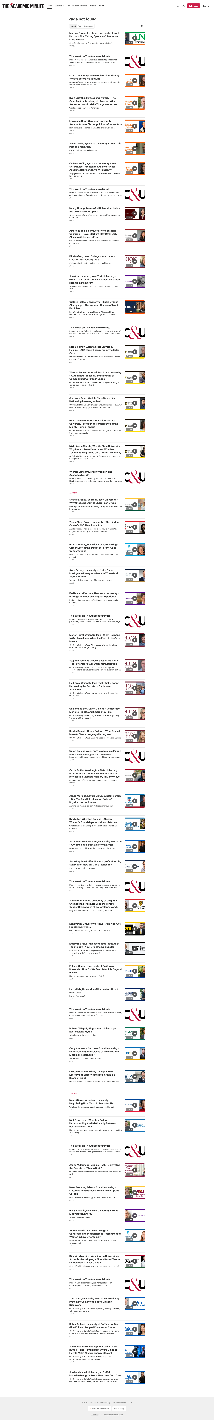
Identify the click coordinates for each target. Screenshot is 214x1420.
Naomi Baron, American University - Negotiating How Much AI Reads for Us (91, 1102)
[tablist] (81, 26)
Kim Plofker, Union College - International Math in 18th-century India (92, 258)
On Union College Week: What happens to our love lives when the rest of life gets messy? (93, 646)
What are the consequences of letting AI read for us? (91, 1107)
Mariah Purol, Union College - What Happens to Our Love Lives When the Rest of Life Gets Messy (94, 638)
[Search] (178, 5)
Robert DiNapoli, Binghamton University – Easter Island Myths (92, 1030)
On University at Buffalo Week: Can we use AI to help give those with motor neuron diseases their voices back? (94, 1332)
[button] (49, 6)
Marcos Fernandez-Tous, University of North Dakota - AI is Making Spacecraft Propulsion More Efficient (94, 36)
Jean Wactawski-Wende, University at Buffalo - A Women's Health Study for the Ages (95, 843)
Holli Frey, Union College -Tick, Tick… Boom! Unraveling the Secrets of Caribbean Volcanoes (94, 686)
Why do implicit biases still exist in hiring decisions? (91, 910)
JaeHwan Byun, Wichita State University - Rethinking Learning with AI (93, 400)
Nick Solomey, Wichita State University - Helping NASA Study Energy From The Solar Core (94, 350)
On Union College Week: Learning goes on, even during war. (95, 738)
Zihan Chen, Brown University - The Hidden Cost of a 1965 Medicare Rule (94, 524)
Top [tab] (79, 26)
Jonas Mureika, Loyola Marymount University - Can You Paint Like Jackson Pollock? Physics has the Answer (95, 799)
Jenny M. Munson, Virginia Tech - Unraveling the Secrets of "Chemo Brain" (94, 1167)
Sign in (206, 6)
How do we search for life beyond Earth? (86, 976)
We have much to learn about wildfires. (86, 1058)
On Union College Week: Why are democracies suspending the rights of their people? (94, 716)
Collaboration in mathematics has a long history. (90, 263)
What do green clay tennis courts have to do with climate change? (93, 287)
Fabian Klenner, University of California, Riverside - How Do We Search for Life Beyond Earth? (95, 969)
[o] (134, 38)
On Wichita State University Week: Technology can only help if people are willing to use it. (94, 457)
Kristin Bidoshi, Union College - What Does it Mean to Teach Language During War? (94, 733)
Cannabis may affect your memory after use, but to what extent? (93, 781)
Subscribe (193, 6)
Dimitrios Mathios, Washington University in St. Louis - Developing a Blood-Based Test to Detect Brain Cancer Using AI (94, 1259)
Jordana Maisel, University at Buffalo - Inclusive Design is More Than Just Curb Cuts (95, 1374)
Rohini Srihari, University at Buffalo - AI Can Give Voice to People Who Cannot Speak (94, 1326)
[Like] (71, 49)
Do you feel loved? (77, 996)
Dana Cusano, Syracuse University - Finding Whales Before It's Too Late (94, 77)
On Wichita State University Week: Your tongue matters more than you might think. (95, 431)
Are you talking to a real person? (83, 150)
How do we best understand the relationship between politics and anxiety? (95, 1131)
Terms (114, 1402)
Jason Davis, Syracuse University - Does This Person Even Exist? (95, 145)
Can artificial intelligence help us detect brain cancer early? (94, 1266)
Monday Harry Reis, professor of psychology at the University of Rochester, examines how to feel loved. (95, 1013)
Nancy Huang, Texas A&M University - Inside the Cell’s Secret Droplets (94, 210)
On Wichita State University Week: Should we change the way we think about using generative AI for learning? (95, 406)
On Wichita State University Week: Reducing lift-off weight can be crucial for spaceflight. (94, 383)
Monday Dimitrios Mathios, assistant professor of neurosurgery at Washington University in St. (90, 1283)
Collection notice (125, 1402)
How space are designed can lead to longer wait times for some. (93, 128)
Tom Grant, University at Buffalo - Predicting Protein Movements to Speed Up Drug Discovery (94, 1301)
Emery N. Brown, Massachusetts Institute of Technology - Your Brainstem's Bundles (94, 945)
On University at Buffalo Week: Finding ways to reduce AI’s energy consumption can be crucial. (94, 1357)
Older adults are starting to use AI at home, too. (89, 930)
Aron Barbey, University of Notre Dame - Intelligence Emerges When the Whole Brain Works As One (94, 573)
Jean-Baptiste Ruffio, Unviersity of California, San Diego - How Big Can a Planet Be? (95, 863)
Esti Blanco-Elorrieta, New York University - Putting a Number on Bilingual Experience (94, 595)
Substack (94, 1415)
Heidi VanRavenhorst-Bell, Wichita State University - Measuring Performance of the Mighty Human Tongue (93, 423)
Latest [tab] (73, 26)
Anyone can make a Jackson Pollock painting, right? (91, 806)
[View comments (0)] (87, 49)
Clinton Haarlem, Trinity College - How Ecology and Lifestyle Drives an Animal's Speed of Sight (92, 1074)
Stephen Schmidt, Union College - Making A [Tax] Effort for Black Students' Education (94, 662)
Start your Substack (100, 1408)
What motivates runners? (80, 1217)
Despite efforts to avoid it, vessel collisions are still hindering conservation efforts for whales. (95, 83)
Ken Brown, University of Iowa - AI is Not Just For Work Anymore (94, 925)
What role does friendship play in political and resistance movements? (93, 826)
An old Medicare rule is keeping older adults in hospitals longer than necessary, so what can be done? (93, 530)
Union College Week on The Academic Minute (95, 751)
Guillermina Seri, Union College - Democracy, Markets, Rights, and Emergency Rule (94, 710)
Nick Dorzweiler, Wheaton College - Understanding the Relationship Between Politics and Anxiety (92, 1123)
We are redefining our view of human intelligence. (90, 580)
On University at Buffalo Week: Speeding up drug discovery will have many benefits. (94, 1309)
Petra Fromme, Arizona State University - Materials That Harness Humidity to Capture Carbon (94, 1190)
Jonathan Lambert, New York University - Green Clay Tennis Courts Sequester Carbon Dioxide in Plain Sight (94, 279)
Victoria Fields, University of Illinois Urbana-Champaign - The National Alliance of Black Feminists (94, 305)
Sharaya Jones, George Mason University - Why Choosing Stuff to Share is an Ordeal (93, 501)
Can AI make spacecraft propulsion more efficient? (90, 43)
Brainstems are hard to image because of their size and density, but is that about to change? (92, 951)
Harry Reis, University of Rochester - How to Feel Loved (94, 991)
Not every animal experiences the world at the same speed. (94, 1081)
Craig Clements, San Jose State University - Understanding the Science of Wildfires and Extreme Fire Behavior (94, 1051)
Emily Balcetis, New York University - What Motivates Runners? (93, 1212)
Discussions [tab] (88, 26)
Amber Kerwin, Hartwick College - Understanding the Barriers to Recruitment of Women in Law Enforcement (95, 1233)
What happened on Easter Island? (83, 1035)
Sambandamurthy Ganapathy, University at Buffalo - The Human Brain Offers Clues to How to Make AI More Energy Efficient (93, 1349)
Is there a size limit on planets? (82, 868)
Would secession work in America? (84, 108)
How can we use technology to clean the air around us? (92, 1197)
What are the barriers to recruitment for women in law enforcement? (92, 1241)
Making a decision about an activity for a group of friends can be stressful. (95, 507)
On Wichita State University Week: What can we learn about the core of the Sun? (94, 357)
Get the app (119, 1408)
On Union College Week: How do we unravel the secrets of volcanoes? (94, 694)
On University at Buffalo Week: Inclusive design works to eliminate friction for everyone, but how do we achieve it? (93, 1380)
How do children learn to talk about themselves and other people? (94, 555)
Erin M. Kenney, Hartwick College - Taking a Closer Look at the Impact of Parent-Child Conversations (94, 547)
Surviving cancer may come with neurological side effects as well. (95, 1172)
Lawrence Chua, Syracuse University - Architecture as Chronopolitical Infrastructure (95, 123)
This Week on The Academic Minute (89, 56)
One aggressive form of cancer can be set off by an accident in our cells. (94, 216)
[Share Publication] (183, 5)
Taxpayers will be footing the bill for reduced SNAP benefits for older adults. (94, 174)
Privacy (107, 1402)
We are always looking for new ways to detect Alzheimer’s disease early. (94, 241)
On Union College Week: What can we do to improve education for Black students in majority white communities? (95, 668)
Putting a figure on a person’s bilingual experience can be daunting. (93, 601)
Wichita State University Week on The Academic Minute (90, 473)
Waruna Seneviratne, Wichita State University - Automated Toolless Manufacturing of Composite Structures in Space (95, 375)
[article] (107, 41)
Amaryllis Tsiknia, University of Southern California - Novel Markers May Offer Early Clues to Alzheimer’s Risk (93, 234)
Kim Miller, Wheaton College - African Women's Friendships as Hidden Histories (93, 821)
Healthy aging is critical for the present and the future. (92, 848)
